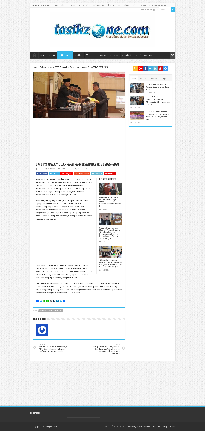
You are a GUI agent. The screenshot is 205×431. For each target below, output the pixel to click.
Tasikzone (171, 426)
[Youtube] (154, 9)
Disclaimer (87, 5)
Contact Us (75, 5)
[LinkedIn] (151, 9)
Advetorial (111, 5)
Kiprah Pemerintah (47, 55)
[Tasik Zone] (102, 29)
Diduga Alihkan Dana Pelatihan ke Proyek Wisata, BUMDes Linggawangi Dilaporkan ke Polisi (110, 201)
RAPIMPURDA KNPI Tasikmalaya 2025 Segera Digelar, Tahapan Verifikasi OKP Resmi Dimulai (53, 348)
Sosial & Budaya (105, 55)
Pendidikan (78, 55)
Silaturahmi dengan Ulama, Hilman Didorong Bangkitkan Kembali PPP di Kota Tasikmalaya (110, 263)
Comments (154, 79)
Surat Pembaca (123, 5)
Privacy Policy (98, 5)
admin (40, 169)
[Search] (173, 9)
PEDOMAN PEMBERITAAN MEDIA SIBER (153, 5)
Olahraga (148, 55)
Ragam (91, 55)
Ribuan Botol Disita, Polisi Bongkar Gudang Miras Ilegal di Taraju (157, 87)
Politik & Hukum (65, 55)
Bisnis (116, 55)
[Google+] (142, 9)
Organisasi (126, 55)
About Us (64, 5)
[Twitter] (148, 9)
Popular (143, 79)
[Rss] (139, 9)
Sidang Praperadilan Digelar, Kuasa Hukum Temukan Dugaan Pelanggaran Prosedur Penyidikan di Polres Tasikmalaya (109, 233)
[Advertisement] (79, 141)
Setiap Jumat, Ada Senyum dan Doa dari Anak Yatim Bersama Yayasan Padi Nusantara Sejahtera (106, 349)
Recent (133, 79)
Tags (164, 79)
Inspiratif (137, 55)
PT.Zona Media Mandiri (146, 426)
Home (56, 5)
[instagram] (156, 9)
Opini (134, 5)
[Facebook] (145, 9)
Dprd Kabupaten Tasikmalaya (51, 311)
